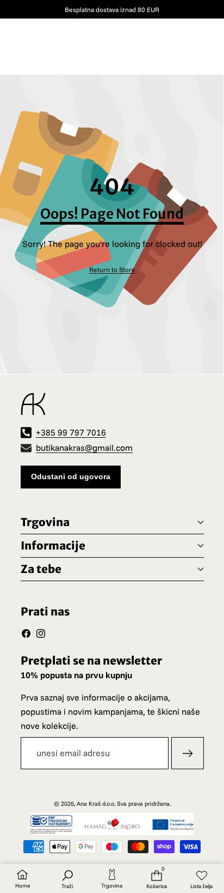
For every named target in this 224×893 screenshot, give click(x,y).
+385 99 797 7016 (71, 432)
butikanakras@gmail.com (84, 447)
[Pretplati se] (187, 753)
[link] (112, 269)
